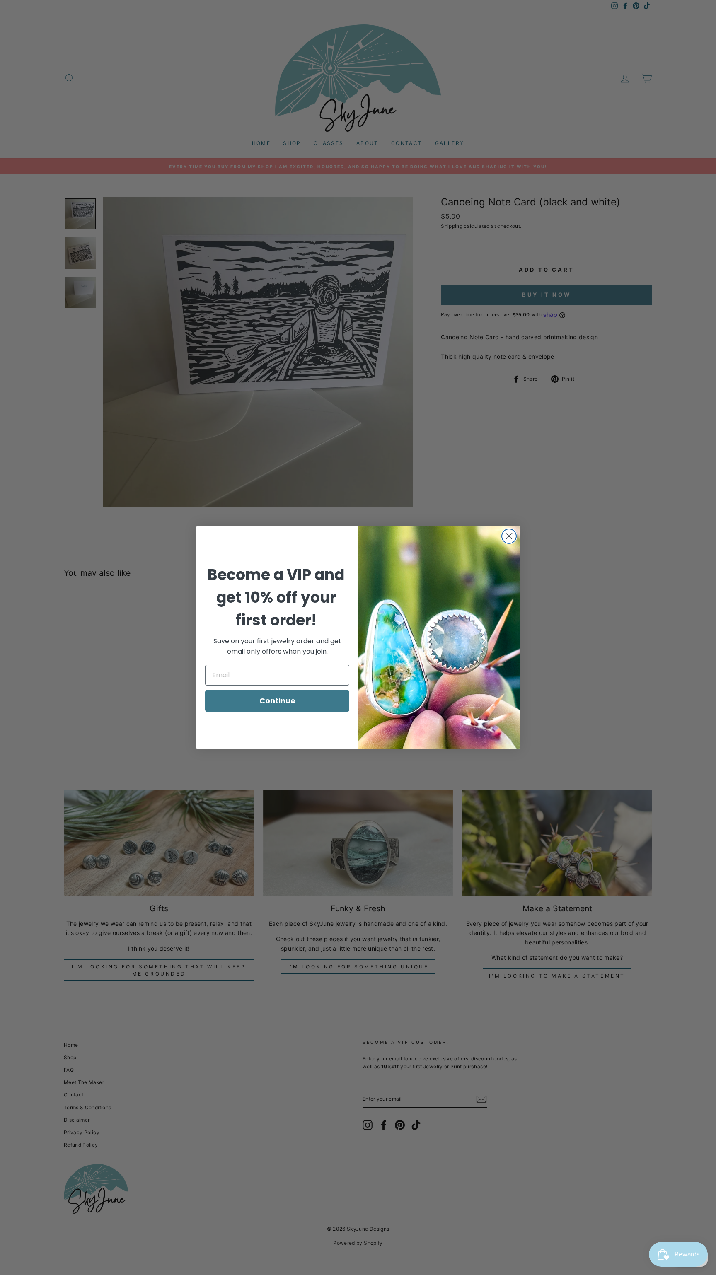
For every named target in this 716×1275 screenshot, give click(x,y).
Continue (277, 700)
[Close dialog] (509, 536)
